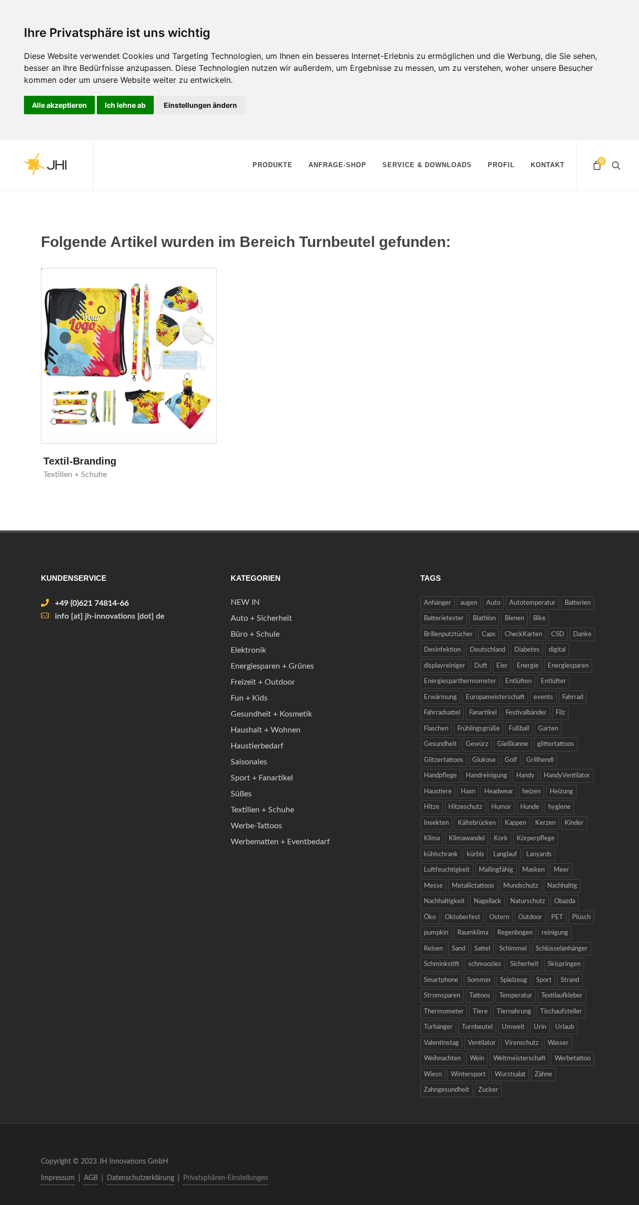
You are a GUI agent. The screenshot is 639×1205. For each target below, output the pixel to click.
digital (557, 650)
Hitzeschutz (465, 807)
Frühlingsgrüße (478, 728)
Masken (533, 870)
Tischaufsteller (561, 1011)
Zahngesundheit (446, 1090)
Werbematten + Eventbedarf (280, 842)
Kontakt (548, 165)
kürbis (475, 854)
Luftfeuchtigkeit (447, 870)
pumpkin (436, 933)
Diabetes (527, 650)
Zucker (488, 1090)
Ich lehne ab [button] (125, 105)
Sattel (482, 949)
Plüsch (581, 917)
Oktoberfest (462, 917)
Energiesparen (568, 666)
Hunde (529, 807)
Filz (560, 713)
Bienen (514, 618)
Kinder (574, 823)
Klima (432, 838)
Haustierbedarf (257, 746)
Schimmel (513, 949)
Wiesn (433, 1074)
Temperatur (515, 995)
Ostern (499, 917)
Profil (501, 165)
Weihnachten (442, 1058)
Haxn (468, 791)
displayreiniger (444, 666)
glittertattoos (555, 744)
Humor (501, 807)
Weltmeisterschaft (519, 1058)
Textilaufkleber (562, 995)
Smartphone (441, 980)
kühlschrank (441, 854)
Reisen (433, 949)
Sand (458, 949)
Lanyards (539, 854)
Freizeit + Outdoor (263, 682)
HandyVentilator (567, 775)
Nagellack (487, 901)
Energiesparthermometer (460, 681)
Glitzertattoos (443, 760)
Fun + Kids (249, 698)
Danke (582, 634)
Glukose (484, 760)
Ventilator (482, 1043)
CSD (557, 634)
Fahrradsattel (442, 713)
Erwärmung (440, 697)
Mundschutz (520, 886)
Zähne (543, 1074)
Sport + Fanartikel (262, 778)
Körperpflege (536, 838)
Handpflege (440, 775)
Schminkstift (441, 964)
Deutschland (487, 650)
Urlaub (564, 1027)
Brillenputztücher (448, 634)
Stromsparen (442, 995)
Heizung (561, 791)
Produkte (273, 165)
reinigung (555, 933)
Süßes (241, 794)
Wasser (558, 1043)
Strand (570, 980)
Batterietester (444, 618)
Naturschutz (527, 901)
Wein (477, 1058)
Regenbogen (515, 933)
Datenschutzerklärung (140, 1178)
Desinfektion (442, 650)
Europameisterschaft (495, 697)
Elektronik (248, 650)
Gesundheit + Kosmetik (271, 714)
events (543, 697)
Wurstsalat (510, 1074)
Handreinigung (486, 775)
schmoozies (484, 964)
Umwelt (513, 1027)
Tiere (480, 1011)
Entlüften (518, 681)
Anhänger (437, 603)
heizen (531, 791)
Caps (489, 634)
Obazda (564, 901)
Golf (511, 760)
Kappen (515, 823)
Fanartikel (483, 713)
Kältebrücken (477, 823)
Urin (540, 1027)
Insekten (436, 823)
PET (557, 917)
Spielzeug (513, 980)
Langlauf (505, 854)
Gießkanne (512, 744)
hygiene (559, 807)
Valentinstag (441, 1043)
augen (468, 603)
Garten (548, 728)
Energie (528, 666)
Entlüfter (553, 681)
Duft (480, 666)
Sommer (479, 980)
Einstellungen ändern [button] (200, 105)
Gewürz (477, 744)
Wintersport (468, 1074)
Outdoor (530, 917)
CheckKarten (523, 634)
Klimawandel (467, 838)
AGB (91, 1178)
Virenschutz (522, 1043)
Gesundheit (440, 744)
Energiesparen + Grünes (272, 666)
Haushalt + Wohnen (266, 730)
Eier (502, 666)
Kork (501, 838)
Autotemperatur (532, 603)
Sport (544, 980)
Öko (430, 917)
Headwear (498, 791)
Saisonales (249, 762)
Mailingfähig (496, 870)
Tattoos (479, 995)
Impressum (58, 1178)
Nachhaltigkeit (444, 901)
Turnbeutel (477, 1027)
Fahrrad (572, 697)
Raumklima (472, 933)
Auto (493, 603)
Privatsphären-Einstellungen (225, 1178)
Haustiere (438, 791)
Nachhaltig (562, 886)
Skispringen (564, 964)
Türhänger (438, 1027)
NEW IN (245, 602)
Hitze (431, 807)
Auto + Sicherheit (261, 618)
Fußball (519, 728)
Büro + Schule (255, 634)
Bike (539, 618)
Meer (561, 870)
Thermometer (444, 1011)
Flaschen (436, 728)
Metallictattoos (473, 886)
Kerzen (545, 823)
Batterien (578, 603)
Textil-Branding (79, 461)
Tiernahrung (514, 1011)
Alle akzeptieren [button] (59, 105)
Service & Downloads (427, 165)
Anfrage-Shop (337, 165)
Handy (525, 775)
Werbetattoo (573, 1058)
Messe (433, 886)
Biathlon (484, 618)
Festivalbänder (526, 713)
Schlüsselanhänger (562, 949)
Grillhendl (540, 760)
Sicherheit (524, 964)
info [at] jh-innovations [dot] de (110, 616)
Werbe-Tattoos (256, 826)
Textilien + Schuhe (262, 810)
